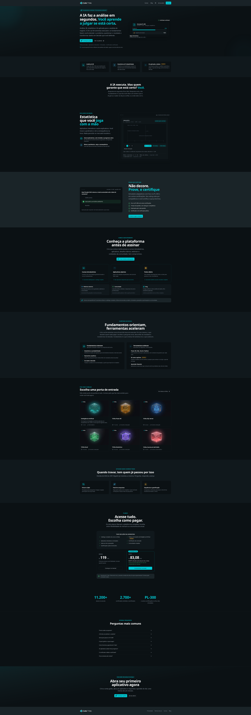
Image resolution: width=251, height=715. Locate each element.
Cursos (165, 711)
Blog (170, 711)
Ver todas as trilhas (163, 391)
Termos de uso (158, 711)
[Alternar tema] (155, 3)
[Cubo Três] (86, 3)
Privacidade (150, 711)
